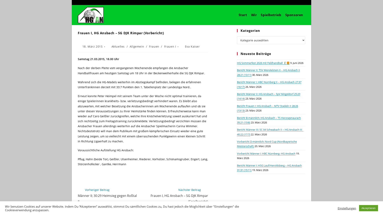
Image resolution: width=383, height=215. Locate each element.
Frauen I (170, 46)
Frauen (154, 46)
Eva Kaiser (192, 46)
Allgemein (137, 46)
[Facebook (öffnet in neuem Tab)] (291, 2)
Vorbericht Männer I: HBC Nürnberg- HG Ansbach (266, 153)
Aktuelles (118, 46)
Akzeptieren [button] (368, 208)
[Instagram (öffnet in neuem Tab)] (297, 2)
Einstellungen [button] (347, 208)
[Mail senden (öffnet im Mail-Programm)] (303, 2)
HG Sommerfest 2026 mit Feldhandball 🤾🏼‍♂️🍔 (263, 63)
